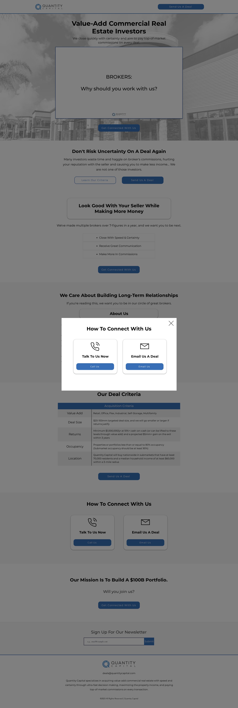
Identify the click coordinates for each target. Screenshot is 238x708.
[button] (171, 323)
